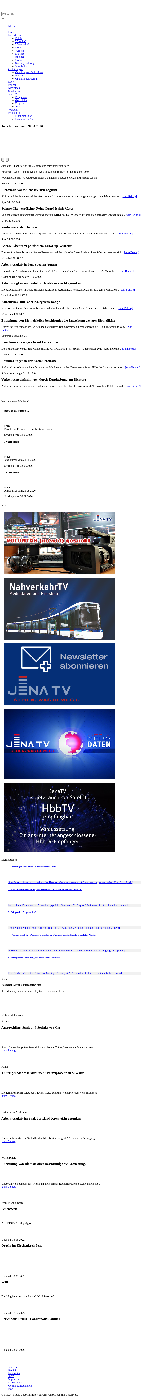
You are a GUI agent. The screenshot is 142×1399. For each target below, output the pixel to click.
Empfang (20, 103)
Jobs (17, 106)
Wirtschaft (20, 41)
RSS (10, 1388)
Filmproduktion (23, 115)
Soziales (19, 53)
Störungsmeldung (24, 63)
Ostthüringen (15, 69)
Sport (11, 81)
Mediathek (14, 87)
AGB (11, 1376)
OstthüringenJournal (26, 78)
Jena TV (13, 1367)
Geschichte (21, 100)
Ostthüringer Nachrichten (29, 72)
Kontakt (12, 1370)
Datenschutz (15, 1382)
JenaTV (12, 94)
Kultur (18, 47)
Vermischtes (21, 66)
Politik (18, 38)
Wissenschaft (22, 44)
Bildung (19, 56)
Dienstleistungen (24, 118)
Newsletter (14, 1373)
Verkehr (19, 50)
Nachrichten (15, 35)
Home (11, 32)
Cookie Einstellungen (20, 1385)
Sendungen (14, 91)
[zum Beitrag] (129, 196)
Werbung (13, 109)
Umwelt (19, 59)
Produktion (14, 112)
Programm (21, 97)
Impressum (14, 1379)
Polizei (19, 75)
